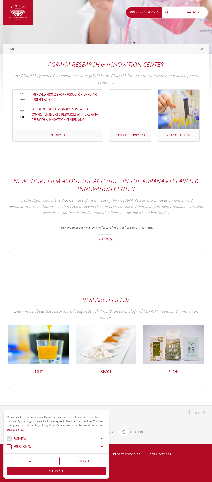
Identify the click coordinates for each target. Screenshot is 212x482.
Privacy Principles (126, 454)
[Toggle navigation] (201, 49)
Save (30, 461)
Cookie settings (159, 454)
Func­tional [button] (22, 447)
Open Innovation (142, 12)
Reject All (83, 461)
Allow (103, 239)
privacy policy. (15, 430)
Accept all (56, 471)
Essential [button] (20, 439)
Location (136, 432)
